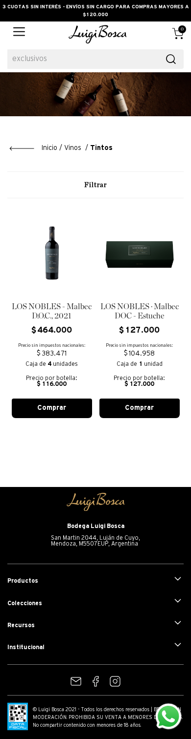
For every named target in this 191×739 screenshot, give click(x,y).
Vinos (72, 148)
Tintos (101, 148)
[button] (19, 34)
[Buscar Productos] (171, 59)
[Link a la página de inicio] (33, 148)
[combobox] (95, 59)
